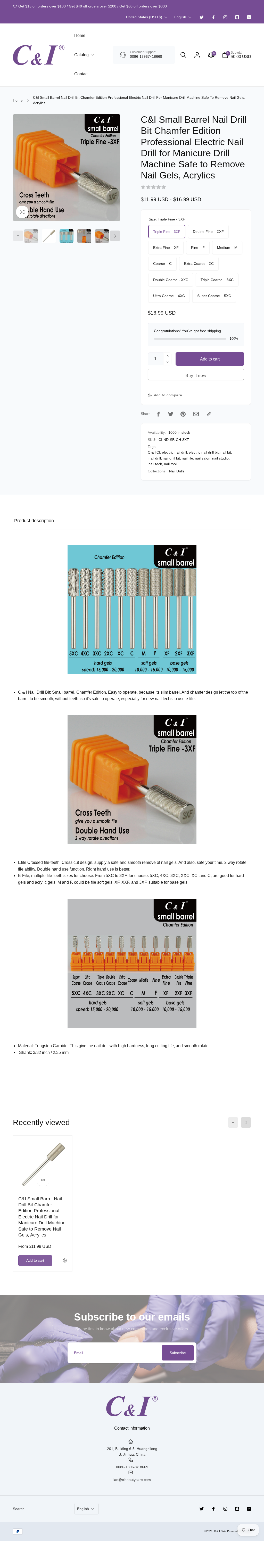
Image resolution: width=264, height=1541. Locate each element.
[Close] (240, 724)
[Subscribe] (218, 785)
